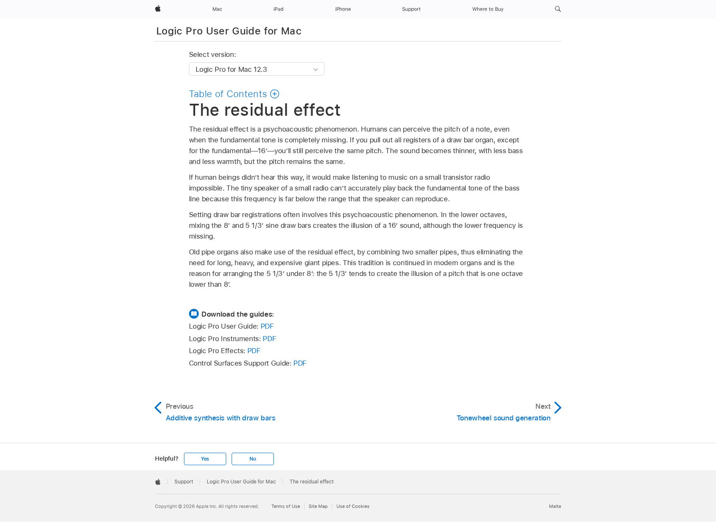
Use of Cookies (353, 506)
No (252, 459)
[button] (558, 9)
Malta (555, 506)
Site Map (318, 506)
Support (183, 482)
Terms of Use (285, 506)
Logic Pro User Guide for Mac (229, 31)
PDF (267, 326)
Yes (205, 459)
